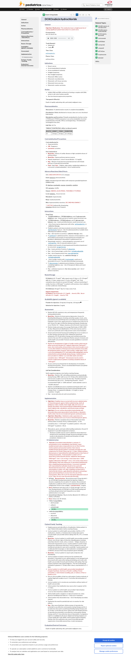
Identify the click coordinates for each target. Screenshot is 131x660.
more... (97, 61)
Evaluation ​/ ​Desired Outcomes (27, 64)
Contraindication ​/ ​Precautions (27, 32)
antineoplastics (50, 53)
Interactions (25, 40)
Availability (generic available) (27, 47)
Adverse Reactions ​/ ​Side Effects (27, 36)
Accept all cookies (109, 640)
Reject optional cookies (109, 645)
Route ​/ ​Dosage (26, 43)
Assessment (25, 51)
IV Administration (27, 57)
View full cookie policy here (16, 654)
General (23, 19)
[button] (64, 9)
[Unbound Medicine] (109, 3)
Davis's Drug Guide (51, 15)
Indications (24, 22)
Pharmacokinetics (27, 28)
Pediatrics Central (42, 4)
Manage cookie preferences (108, 651)
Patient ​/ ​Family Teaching (26, 60)
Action (23, 25)
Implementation (26, 54)
